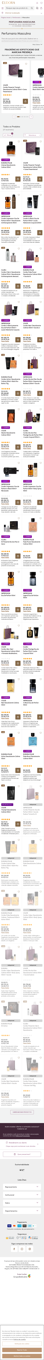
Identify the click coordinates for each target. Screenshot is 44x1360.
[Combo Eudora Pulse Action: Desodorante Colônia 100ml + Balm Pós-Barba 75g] (10, 362)
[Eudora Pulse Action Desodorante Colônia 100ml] (10, 739)
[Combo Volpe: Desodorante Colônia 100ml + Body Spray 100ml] (32, 898)
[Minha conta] (37, 3)
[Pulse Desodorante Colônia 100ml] (32, 846)
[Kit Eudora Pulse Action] (10, 1009)
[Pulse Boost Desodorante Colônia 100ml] (32, 739)
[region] (22, 1342)
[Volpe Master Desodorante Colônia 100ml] (10, 416)
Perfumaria (16, 17)
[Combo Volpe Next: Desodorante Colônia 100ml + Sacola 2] (32, 308)
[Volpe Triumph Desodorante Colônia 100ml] (10, 793)
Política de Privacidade (23, 1136)
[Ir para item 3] (22, 116)
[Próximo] (31, 116)
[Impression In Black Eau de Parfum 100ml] (32, 686)
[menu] (2, 8)
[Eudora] (8, 2)
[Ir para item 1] (18, 116)
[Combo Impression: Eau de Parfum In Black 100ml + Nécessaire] (10, 469)
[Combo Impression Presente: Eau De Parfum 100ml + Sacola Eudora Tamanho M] (32, 793)
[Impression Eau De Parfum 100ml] (10, 578)
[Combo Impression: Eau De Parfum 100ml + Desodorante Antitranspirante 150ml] (10, 201)
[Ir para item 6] (27, 116)
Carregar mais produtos (22, 1112)
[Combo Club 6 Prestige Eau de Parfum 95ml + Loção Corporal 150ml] (32, 632)
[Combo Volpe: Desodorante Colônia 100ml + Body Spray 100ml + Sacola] (10, 953)
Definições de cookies (22, 1344)
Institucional (9, 1195)
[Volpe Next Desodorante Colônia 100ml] (10, 686)
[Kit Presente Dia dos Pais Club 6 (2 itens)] (10, 525)
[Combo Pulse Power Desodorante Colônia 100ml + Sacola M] (32, 255)
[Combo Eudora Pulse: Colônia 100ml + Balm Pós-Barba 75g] (10, 846)
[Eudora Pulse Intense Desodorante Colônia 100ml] (10, 148)
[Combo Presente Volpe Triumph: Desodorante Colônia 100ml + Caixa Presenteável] (15, 70)
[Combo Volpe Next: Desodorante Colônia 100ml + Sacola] (10, 1064)
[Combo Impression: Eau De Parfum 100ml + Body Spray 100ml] (32, 469)
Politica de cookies (19, 1339)
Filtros (9, 134)
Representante (11, 1187)
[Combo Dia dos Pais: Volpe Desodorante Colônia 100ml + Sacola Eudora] (32, 953)
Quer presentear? (24, 1154)
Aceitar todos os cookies (22, 1356)
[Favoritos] (41, 3)
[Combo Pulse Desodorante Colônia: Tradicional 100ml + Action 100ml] (10, 898)
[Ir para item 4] (24, 116)
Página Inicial (6, 17)
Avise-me (33, 821)
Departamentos (11, 1211)
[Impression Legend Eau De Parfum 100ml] (32, 578)
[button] (26, 64)
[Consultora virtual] (37, 8)
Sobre (7, 1203)
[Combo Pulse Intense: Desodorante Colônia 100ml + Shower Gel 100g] (32, 1064)
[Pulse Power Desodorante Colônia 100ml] (32, 525)
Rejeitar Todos (22, 1350)
